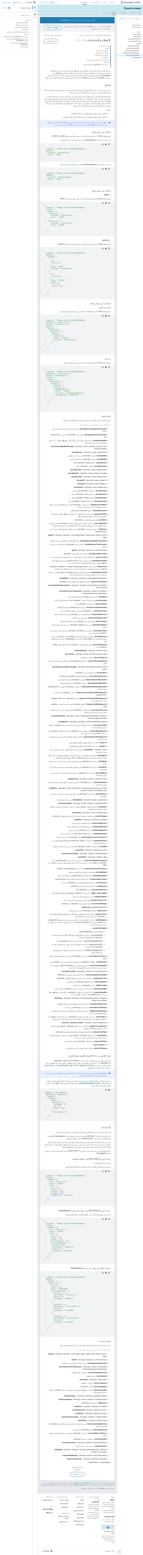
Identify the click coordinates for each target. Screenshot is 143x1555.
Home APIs (95, 1502)
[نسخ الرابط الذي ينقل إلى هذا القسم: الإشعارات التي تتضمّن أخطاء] (88, 304)
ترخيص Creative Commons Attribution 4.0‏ (85, 1483)
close (3, 8)
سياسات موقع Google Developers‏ (82, 1485)
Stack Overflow (48, 1509)
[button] (130, 34)
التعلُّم (133, 12)
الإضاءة (82, 1500)
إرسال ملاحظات (51, 41)
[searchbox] (130, 18)
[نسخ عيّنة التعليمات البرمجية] (109, 144)
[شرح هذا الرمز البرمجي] (102, 144)
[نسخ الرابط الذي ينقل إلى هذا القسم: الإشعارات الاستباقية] (97, 307)
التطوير (112, 2)
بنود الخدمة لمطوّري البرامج (63, 1517)
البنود (113, 1551)
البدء (139, 12)
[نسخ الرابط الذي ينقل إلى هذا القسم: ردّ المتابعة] (103, 359)
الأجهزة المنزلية (80, 1514)
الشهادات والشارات (63, 1500)
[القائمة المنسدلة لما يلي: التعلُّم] (129, 12)
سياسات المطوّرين (63, 1521)
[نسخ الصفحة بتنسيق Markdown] (78, 40)
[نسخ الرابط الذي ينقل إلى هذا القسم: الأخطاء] (102, 85)
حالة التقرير (94, 1063)
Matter (112, 1500)
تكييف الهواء (80, 1503)
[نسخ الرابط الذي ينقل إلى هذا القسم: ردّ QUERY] (102, 195)
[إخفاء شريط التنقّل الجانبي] (120, 1551)
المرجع (114, 12)
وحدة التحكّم (17, 2)
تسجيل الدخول (6, 2)
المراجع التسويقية (64, 1503)
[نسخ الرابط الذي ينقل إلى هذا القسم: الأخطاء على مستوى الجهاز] (90, 191)
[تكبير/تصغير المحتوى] (99, 46)
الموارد (104, 2)
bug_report (9, 8)
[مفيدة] (48, 35)
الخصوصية (107, 1551)
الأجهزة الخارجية (80, 1524)
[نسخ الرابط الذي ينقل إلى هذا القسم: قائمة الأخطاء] (99, 416)
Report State (49, 1065)
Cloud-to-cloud (132, 8)
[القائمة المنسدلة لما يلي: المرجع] (110, 12)
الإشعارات (82, 73)
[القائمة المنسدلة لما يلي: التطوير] (119, 12)
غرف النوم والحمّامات (78, 1521)
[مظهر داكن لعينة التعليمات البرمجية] (105, 144)
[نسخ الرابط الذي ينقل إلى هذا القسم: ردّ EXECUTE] (100, 240)
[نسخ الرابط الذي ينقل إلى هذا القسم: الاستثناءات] (99, 1127)
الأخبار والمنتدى (95, 2)
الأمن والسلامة (80, 1507)
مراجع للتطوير (64, 1507)
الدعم (104, 12)
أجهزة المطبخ (80, 1517)
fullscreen (6, 8)
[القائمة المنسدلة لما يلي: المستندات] (79, 2)
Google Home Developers (103, 35)
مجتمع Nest (49, 1512)
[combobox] (48, 2)
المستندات (84, 2)
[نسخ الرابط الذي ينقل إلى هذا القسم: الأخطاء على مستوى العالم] (90, 132)
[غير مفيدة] (45, 35)
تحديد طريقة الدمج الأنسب (109, 1532)
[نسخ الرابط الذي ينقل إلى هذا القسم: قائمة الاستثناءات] (96, 1341)
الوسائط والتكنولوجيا (78, 1510)
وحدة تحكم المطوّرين (47, 1500)
